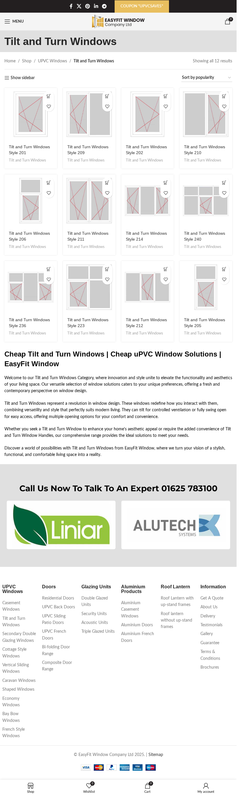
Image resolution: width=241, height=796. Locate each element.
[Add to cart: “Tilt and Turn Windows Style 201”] (49, 96)
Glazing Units (96, 586)
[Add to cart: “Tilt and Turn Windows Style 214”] (165, 182)
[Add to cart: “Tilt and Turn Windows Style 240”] (224, 182)
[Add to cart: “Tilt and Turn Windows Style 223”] (107, 269)
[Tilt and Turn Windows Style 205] (206, 287)
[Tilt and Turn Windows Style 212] (147, 287)
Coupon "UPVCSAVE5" (141, 6)
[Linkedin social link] (96, 6)
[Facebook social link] (71, 6)
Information (213, 586)
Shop (26, 61)
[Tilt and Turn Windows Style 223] (89, 287)
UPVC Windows (52, 61)
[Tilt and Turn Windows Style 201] (30, 114)
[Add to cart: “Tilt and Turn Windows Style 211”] (107, 182)
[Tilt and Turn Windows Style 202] (147, 114)
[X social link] (79, 6)
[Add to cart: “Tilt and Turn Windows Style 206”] (49, 182)
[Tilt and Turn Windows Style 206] (30, 200)
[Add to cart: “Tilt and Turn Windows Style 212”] (165, 269)
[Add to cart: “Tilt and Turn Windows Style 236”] (49, 269)
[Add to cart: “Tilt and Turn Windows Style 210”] (224, 96)
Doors (49, 586)
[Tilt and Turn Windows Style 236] (30, 287)
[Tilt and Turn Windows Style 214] (147, 200)
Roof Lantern (175, 586)
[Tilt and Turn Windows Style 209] (89, 114)
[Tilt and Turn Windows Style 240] (206, 200)
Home (10, 61)
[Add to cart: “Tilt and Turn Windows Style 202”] (165, 96)
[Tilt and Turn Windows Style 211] (89, 200)
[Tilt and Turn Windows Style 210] (206, 114)
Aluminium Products (133, 589)
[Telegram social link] (104, 6)
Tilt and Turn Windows (27, 160)
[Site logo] (118, 21)
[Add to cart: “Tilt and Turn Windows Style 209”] (107, 96)
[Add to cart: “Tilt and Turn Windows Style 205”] (224, 269)
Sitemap (155, 755)
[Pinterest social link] (87, 6)
